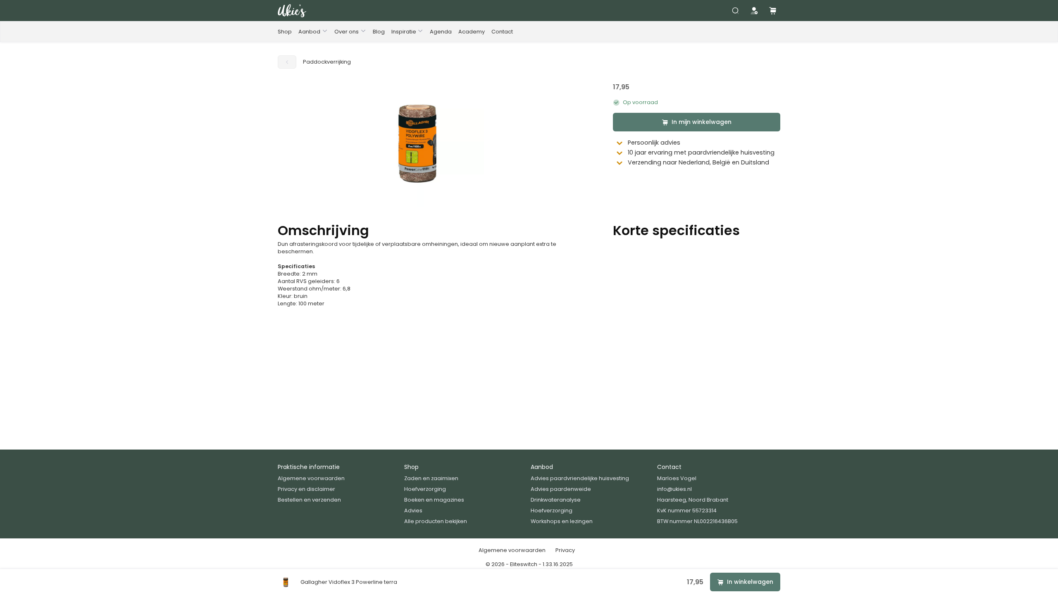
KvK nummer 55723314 (687, 510)
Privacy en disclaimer (306, 489)
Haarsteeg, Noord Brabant (692, 499)
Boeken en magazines (434, 499)
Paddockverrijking (327, 61)
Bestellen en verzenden (309, 499)
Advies (413, 510)
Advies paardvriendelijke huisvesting (580, 478)
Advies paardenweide (561, 489)
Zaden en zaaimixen (431, 478)
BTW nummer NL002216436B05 (697, 521)
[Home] (292, 10)
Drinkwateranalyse (556, 499)
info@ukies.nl (674, 489)
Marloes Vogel (676, 478)
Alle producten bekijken (435, 521)
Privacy (565, 550)
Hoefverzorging (425, 489)
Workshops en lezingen (562, 521)
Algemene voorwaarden (311, 478)
